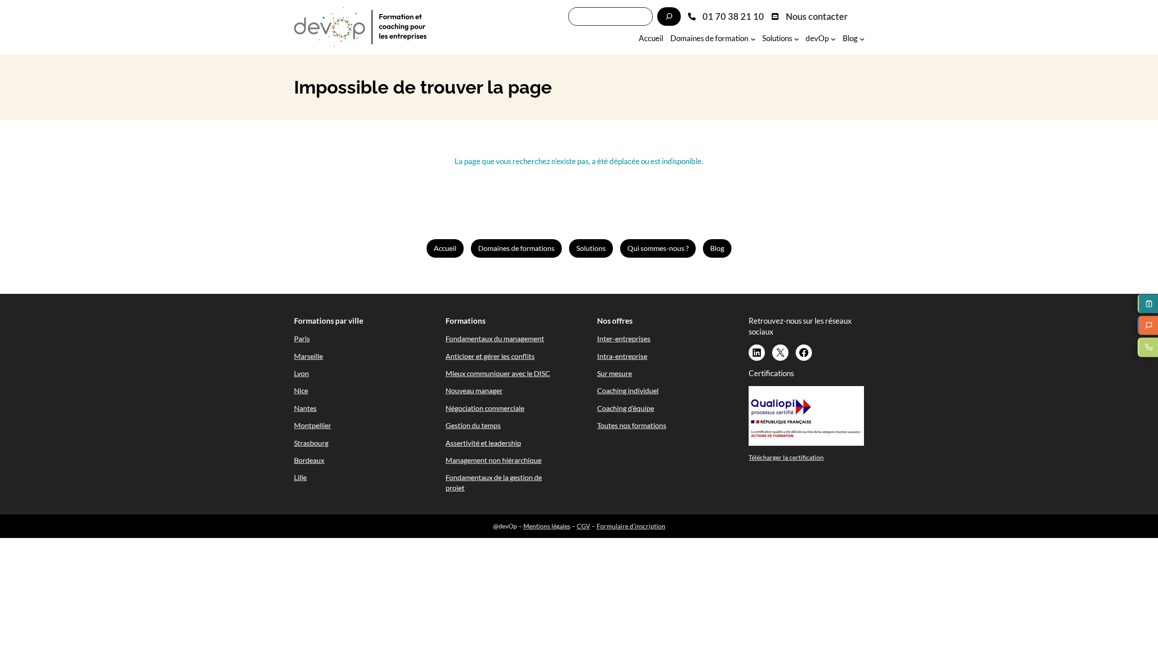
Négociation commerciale (485, 408)
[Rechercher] (669, 16)
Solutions (591, 248)
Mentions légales (546, 526)
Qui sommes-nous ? (657, 248)
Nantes (305, 408)
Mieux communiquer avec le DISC (498, 373)
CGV (583, 526)
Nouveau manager (474, 390)
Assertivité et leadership (483, 443)
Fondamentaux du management (495, 338)
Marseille (308, 356)
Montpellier (312, 425)
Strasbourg (311, 443)
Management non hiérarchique (493, 460)
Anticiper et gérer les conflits (490, 356)
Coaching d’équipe (625, 408)
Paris (302, 338)
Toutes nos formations (631, 425)
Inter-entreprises (623, 338)
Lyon (301, 373)
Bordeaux (309, 460)
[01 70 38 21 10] (726, 16)
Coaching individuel (628, 390)
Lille (300, 477)
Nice (301, 390)
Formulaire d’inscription (631, 526)
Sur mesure (614, 373)
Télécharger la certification (786, 457)
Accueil (445, 248)
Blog (717, 248)
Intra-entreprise (622, 356)
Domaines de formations (516, 248)
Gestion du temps (473, 425)
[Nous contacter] (809, 16)
